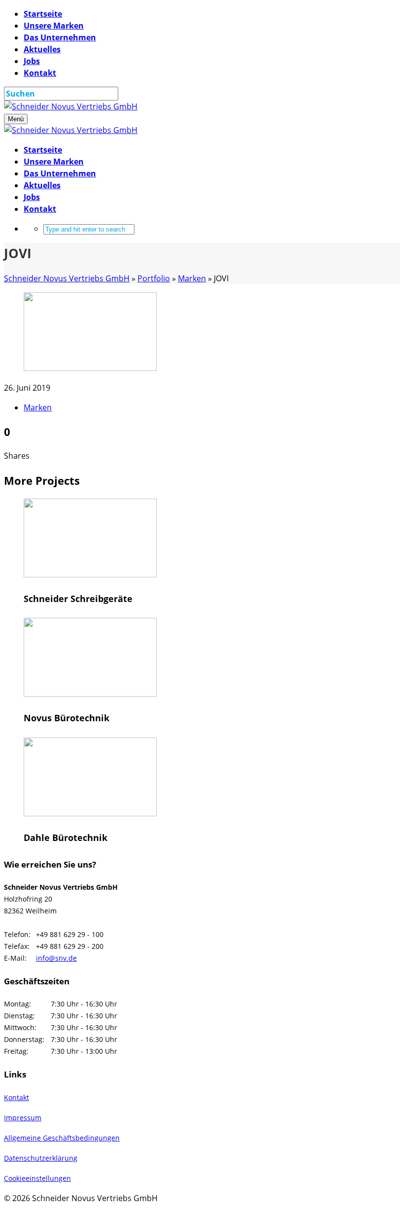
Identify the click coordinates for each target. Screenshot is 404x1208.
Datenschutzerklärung (40, 1158)
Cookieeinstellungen (37, 1178)
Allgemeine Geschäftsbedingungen (62, 1137)
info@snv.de (56, 958)
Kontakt (16, 1097)
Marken (38, 407)
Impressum (22, 1117)
